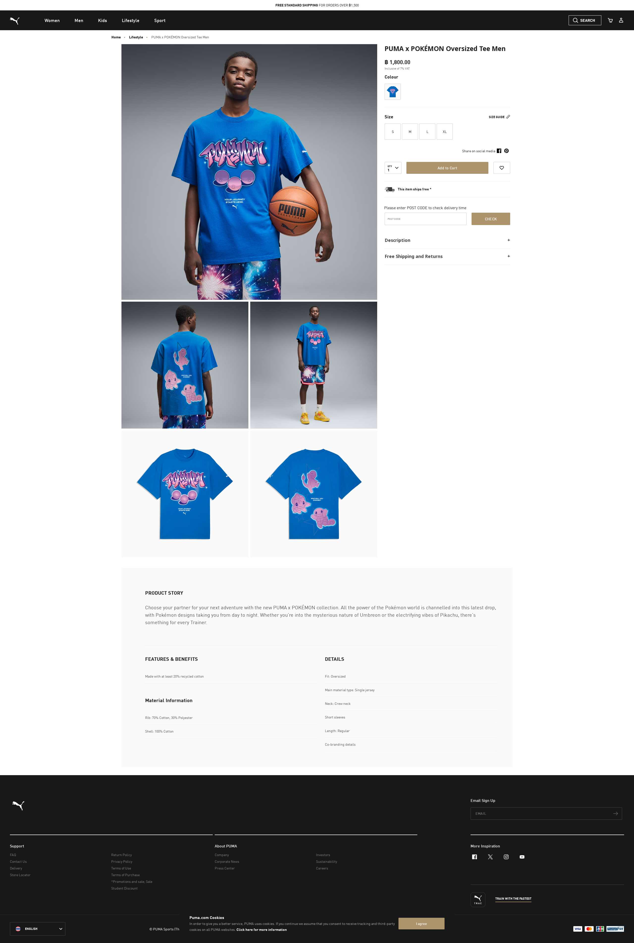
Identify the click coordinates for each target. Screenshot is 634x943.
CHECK (491, 218)
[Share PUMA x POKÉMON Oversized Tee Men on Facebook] (499, 150)
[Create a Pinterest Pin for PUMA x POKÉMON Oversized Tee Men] (506, 150)
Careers (322, 868)
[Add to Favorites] (501, 168)
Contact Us (18, 861)
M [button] (410, 131)
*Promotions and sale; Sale (131, 881)
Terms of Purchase (125, 875)
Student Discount (124, 888)
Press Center (225, 868)
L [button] (427, 131)
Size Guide (497, 117)
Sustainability (326, 861)
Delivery (16, 868)
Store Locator (20, 875)
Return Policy (121, 855)
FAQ (13, 855)
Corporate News (227, 861)
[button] (392, 92)
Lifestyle (136, 37)
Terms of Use (121, 868)
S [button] (393, 131)
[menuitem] (52, 20)
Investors (323, 855)
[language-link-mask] (37, 928)
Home (116, 37)
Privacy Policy (121, 861)
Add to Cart (447, 168)
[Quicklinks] (621, 20)
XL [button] (445, 131)
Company (222, 855)
